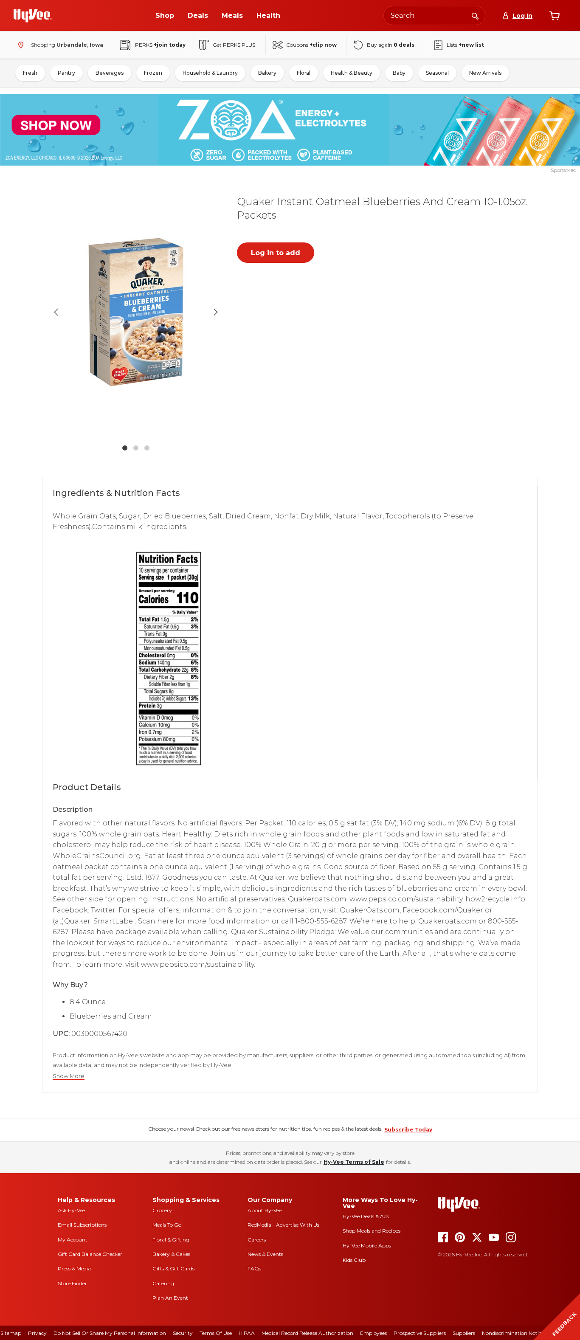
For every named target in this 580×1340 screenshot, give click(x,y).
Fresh (30, 73)
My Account (72, 1239)
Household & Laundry (210, 73)
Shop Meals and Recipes (371, 1230)
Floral (303, 73)
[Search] (475, 15)
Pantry (66, 73)
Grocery (162, 1210)
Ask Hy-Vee (71, 1210)
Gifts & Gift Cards (173, 1268)
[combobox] (434, 15)
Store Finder (72, 1283)
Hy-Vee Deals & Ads (366, 1216)
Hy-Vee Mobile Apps (367, 1245)
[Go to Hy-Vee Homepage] (33, 16)
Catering (163, 1283)
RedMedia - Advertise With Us (283, 1225)
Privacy (37, 1333)
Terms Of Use (216, 1333)
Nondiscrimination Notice (513, 1333)
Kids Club (354, 1260)
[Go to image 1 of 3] (124, 448)
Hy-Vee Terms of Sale (354, 1162)
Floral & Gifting (170, 1239)
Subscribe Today (408, 1129)
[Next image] (216, 312)
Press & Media (74, 1268)
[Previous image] (56, 312)
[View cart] (554, 15)
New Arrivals (485, 73)
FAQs (254, 1268)
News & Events (265, 1254)
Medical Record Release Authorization (307, 1333)
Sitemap (10, 1333)
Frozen (153, 73)
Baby (399, 73)
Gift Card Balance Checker (90, 1254)
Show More (68, 1076)
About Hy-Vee (265, 1210)
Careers (257, 1239)
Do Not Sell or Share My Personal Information (109, 1333)
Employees (373, 1333)
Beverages (110, 73)
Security (183, 1333)
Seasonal (437, 73)
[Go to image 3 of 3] (146, 448)
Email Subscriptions (82, 1225)
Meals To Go (166, 1225)
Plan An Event (170, 1298)
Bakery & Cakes (171, 1254)
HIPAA (247, 1333)
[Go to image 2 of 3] (135, 448)
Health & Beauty (351, 73)
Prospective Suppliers (420, 1333)
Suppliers (464, 1333)
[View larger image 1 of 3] (136, 312)
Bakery (267, 73)
